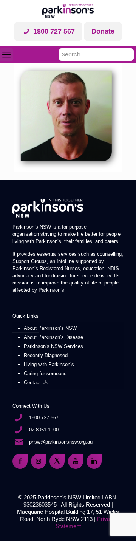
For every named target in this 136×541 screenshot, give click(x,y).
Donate (102, 31)
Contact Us (36, 382)
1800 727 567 (53, 31)
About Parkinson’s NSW (50, 328)
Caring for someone (45, 373)
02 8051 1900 (44, 430)
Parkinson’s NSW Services (53, 346)
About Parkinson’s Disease (53, 337)
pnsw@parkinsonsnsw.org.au (61, 442)
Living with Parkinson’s (49, 364)
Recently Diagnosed (46, 355)
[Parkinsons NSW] (68, 11)
